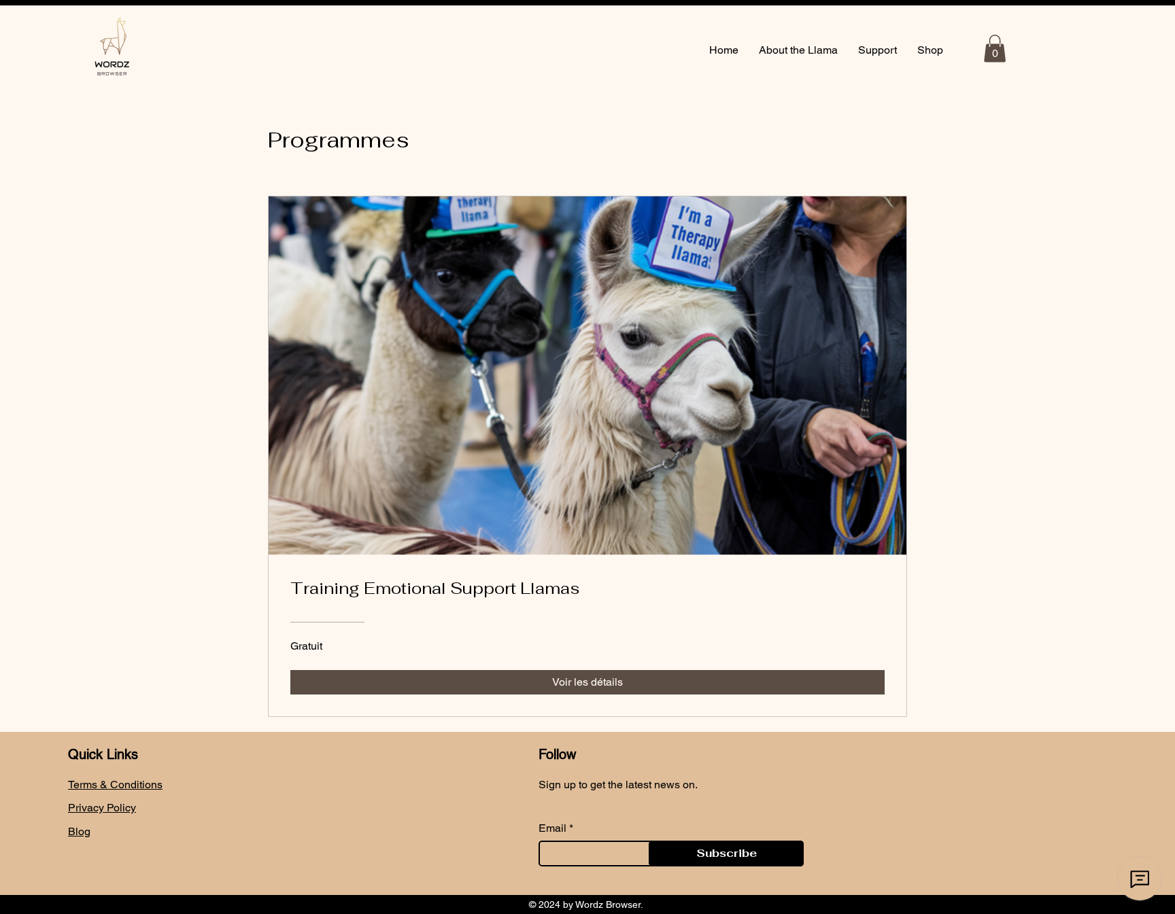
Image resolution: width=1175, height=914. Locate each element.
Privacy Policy (102, 807)
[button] (994, 49)
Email (552, 828)
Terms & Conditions (115, 784)
